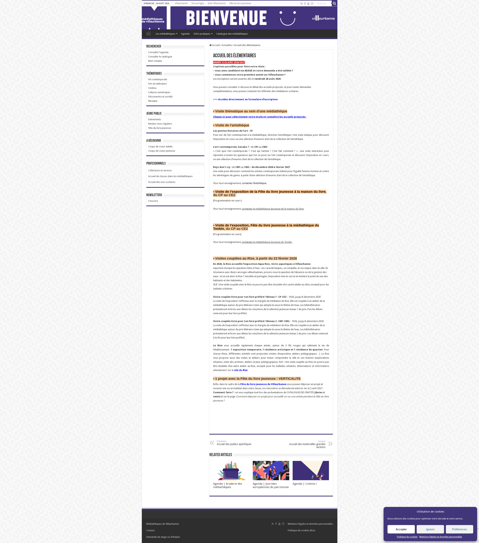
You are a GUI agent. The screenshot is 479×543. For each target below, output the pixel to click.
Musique (152, 100)
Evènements (154, 119)
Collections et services (160, 170)
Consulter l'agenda (158, 52)
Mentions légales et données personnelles (440, 537)
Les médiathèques (165, 33)
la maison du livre (293, 208)
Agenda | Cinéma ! (305, 483)
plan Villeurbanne (217, 3)
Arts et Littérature (157, 83)
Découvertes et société (160, 96)
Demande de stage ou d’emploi (163, 537)
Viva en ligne (197, 3)
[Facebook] (305, 3)
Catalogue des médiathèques (232, 33)
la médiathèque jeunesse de (268, 208)
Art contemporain (157, 79)
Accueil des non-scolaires (161, 182)
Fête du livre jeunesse (240, 3)
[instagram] (312, 3)
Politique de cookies (407, 537)
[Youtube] (308, 3)
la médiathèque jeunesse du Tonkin (272, 242)
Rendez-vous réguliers (160, 123)
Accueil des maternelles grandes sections (307, 444)
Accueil (148, 33)
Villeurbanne (181, 3)
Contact (150, 530)
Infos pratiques (202, 33)
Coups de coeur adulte (160, 146)
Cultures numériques (159, 92)
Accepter (401, 529)
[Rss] (301, 3)
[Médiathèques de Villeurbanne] (239, 17)
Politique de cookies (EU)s (301, 530)
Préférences (459, 529)
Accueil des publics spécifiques (234, 443)
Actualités (227, 45)
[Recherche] (334, 3)
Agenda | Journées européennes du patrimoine (271, 485)
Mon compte (155, 60)
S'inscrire (153, 201)
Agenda (185, 33)
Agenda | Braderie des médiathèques (227, 485)
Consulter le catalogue (160, 56)
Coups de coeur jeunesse (161, 150)
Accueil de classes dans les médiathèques (170, 176)
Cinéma (152, 88)
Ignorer (430, 529)
